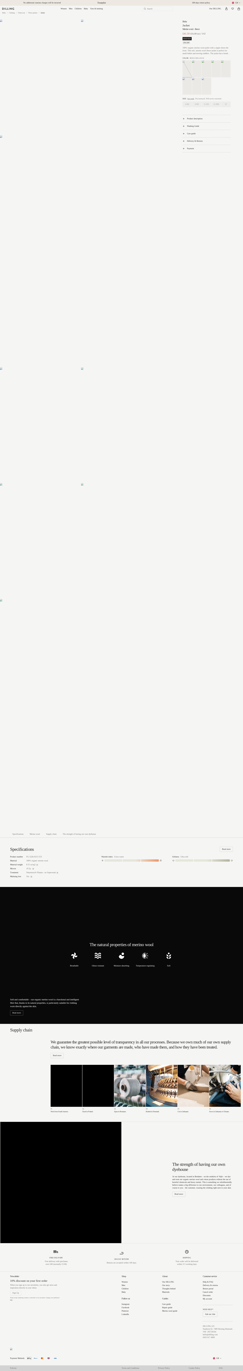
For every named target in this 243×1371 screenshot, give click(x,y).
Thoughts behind (169, 1289)
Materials (165, 1292)
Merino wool (35, 834)
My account (207, 1299)
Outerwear (21, 13)
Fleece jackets (32, 13)
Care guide (191, 134)
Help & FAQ (208, 1282)
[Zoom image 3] (81, 251)
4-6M (187, 104)
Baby (86, 9)
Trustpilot (101, 3)
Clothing (12, 13)
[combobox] (236, 2)
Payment (190, 148)
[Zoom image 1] (40, 77)
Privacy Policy (164, 1368)
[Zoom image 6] (40, 541)
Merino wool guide (169, 1311)
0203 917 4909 (209, 1337)
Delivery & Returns (195, 141)
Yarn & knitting (96, 9)
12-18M (216, 104)
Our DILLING (215, 9)
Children (78, 9)
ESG (221, 1368)
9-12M (206, 104)
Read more (226, 849)
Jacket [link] (43, 13)
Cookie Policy (194, 1368)
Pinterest (125, 1311)
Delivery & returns (210, 1285)
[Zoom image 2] (121, 77)
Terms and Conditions (130, 1368)
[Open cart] (239, 9)
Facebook (125, 1307)
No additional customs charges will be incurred (42, 3)
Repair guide (167, 1307)
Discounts (207, 1295)
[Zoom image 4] (40, 425)
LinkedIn (125, 1314)
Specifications (17, 834)
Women (64, 9)
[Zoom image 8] (81, 715)
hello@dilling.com (210, 1335)
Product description (194, 119)
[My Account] (226, 9)
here (11, 1300)
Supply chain (51, 834)
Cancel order (208, 1292)
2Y (226, 104)
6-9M (197, 104)
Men (70, 9)
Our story (166, 1285)
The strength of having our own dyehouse (79, 834)
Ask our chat (210, 1314)
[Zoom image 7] (121, 541)
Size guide (190, 99)
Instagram (126, 1304)
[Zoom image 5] (121, 425)
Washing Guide (193, 126)
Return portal (208, 1289)
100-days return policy (201, 3)
